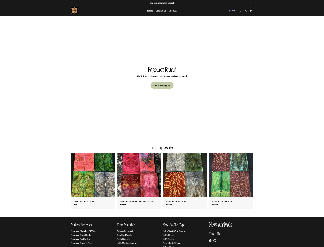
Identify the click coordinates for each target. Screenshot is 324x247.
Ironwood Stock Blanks (81, 235)
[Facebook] (210, 240)
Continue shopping (162, 85)
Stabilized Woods (124, 235)
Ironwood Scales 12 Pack (81, 243)
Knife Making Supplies (127, 243)
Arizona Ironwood (125, 231)
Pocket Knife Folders (172, 243)
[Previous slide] (72, 3)
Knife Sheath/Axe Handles (174, 231)
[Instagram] (214, 240)
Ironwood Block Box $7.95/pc (83, 231)
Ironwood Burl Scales (80, 239)
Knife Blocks (168, 235)
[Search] (240, 11)
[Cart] (251, 11)
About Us (214, 234)
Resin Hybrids (123, 239)
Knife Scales (168, 239)
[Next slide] (250, 3)
